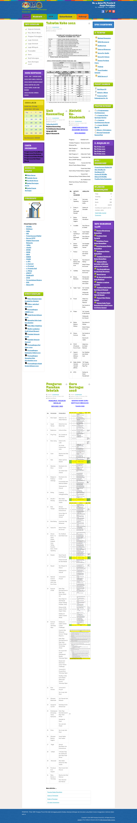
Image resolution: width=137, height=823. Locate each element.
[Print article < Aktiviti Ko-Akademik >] (89, 111)
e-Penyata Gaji (31, 268)
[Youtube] (110, 11)
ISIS (27, 234)
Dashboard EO (100, 172)
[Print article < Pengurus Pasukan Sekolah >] (66, 384)
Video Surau (31, 175)
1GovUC (28, 247)
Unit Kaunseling (55, 112)
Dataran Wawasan (104, 49)
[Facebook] (102, 11)
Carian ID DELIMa (101, 174)
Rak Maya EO (101, 89)
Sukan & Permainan (52, 795)
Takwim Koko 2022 (61, 23)
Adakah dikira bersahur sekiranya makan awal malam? (101, 264)
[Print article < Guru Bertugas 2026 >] (89, 384)
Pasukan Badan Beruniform (54, 792)
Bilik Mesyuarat (103, 42)
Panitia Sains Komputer (103, 179)
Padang (100, 67)
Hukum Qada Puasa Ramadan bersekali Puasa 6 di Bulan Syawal (103, 305)
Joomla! (80, 820)
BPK (27, 282)
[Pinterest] (113, 11)
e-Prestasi (30, 266)
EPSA (28, 278)
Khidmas (29, 229)
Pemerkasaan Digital (33, 236)
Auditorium (102, 46)
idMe (28, 231)
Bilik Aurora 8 (103, 76)
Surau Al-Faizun (103, 57)
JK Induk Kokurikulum (53, 802)
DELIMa (29, 227)
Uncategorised (55, 27)
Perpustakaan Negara (34, 280)
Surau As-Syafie (103, 53)
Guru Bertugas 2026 (76, 387)
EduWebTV (30, 275)
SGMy (28, 245)
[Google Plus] (106, 11)
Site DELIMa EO (100, 170)
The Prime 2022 (99, 149)
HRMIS (28, 257)
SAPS (28, 254)
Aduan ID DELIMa (101, 177)
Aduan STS (30, 285)
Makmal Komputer (104, 38)
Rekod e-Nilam (102, 93)
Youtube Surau (32, 178)
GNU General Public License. (107, 820)
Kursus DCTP (30, 238)
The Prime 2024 (99, 154)
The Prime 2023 (99, 151)
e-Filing (29, 271)
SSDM (28, 252)
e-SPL (28, 261)
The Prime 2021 (99, 147)
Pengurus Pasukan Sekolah (54, 387)
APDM (28, 250)
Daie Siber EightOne (35, 326)
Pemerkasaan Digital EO (103, 167)
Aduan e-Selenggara (104, 130)
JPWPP (29, 273)
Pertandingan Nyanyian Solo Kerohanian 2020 (31, 358)
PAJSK (28, 259)
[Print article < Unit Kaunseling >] (66, 111)
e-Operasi (29, 264)
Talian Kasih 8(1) (52, 124)
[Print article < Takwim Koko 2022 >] (89, 23)
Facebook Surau (32, 181)
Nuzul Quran (101, 274)
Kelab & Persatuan (52, 799)
